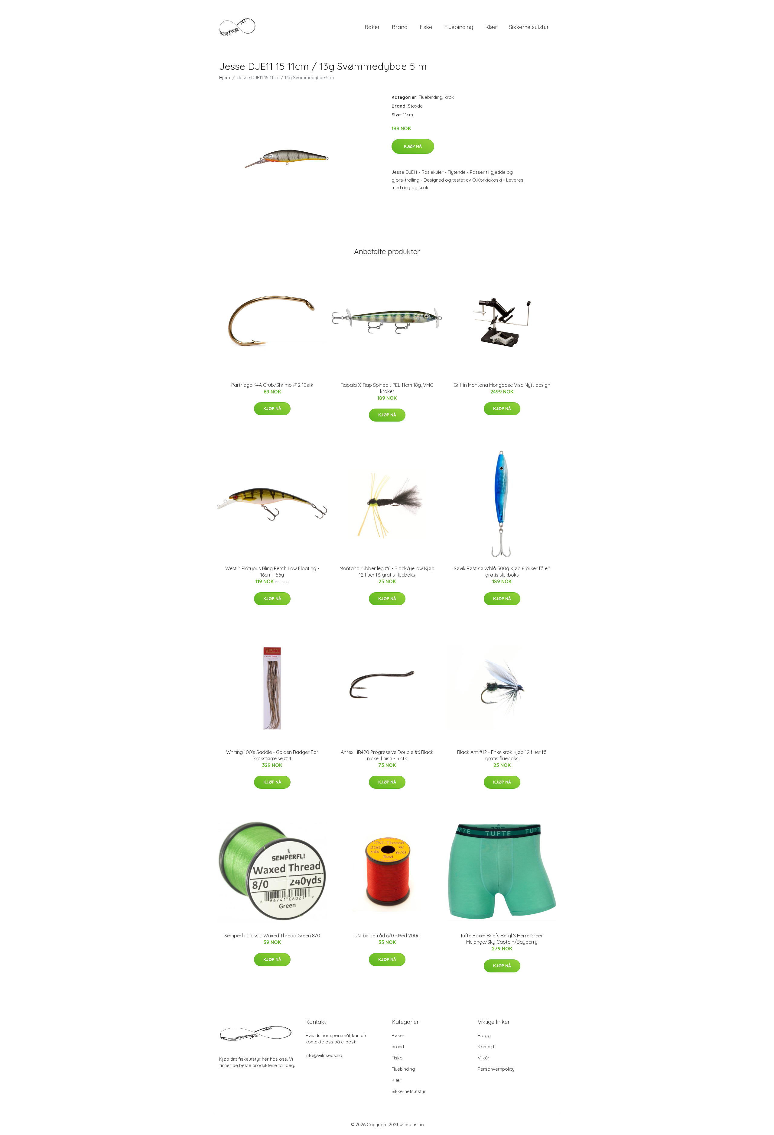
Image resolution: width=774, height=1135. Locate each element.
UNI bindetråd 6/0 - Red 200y (387, 936)
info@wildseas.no (323, 1055)
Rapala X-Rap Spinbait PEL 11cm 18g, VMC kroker (387, 388)
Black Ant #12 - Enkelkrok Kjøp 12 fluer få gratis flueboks (502, 755)
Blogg (484, 1035)
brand (400, 27)
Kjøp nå (413, 146)
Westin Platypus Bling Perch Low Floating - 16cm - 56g (272, 571)
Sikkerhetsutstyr (529, 27)
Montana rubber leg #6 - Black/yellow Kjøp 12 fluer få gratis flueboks (387, 571)
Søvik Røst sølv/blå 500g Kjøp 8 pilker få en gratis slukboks (502, 571)
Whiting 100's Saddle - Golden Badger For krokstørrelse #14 (272, 755)
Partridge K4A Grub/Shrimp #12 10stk (272, 385)
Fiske (426, 27)
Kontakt (486, 1046)
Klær (491, 27)
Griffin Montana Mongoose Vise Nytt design (502, 385)
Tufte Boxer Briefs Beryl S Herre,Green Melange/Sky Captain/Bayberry (502, 939)
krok (449, 97)
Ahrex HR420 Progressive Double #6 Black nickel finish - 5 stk (387, 755)
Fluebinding (458, 27)
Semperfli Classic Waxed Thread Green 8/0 (272, 936)
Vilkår (483, 1058)
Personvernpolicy (496, 1069)
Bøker (372, 27)
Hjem (224, 77)
